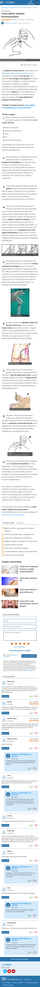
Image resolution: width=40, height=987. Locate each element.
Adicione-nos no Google (30, 65)
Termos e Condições (17, 982)
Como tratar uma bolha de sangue (16, 548)
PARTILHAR (31, 4)
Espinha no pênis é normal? (14, 544)
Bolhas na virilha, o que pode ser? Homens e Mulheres (20, 529)
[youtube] (9, 971)
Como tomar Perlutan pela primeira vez (28, 591)
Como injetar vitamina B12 (28, 579)
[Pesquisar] (37, 2)
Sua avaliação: (19, 647)
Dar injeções (36, 8)
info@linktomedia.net (28, 671)
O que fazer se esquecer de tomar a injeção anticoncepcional (29, 569)
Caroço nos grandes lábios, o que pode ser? (19, 534)
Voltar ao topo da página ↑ (20, 959)
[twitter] (5, 971)
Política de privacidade (31, 982)
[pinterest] (13, 971)
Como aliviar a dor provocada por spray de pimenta (29, 604)
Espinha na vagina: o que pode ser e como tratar (21, 541)
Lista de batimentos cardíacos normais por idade (21, 551)
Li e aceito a (10, 655)
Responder (5, 696)
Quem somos (27, 979)
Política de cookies (8, 985)
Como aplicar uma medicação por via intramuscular (18, 106)
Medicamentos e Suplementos (9, 8)
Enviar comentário (29, 656)
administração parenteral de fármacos (18, 73)
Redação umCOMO (11, 23)
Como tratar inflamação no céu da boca (18, 538)
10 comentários (30, 19)
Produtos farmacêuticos (25, 8)
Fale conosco (6, 982)
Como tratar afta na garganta (14, 555)
